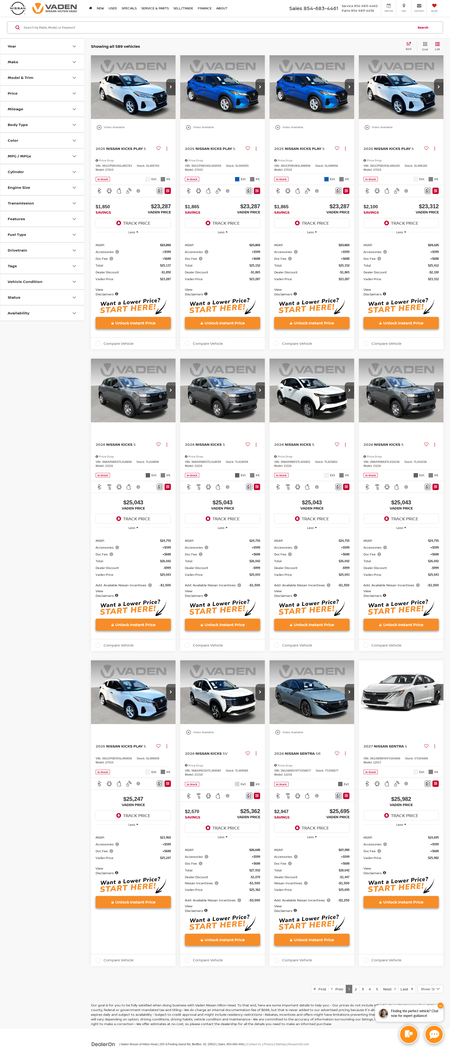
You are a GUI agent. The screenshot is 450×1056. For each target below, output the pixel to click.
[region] (133, 267)
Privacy (268, 1044)
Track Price (136, 223)
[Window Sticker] (168, 191)
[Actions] (167, 148)
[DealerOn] (103, 1044)
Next (388, 989)
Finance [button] (205, 8)
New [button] (100, 8)
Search (423, 27)
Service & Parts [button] (155, 8)
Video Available (110, 127)
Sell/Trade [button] (183, 8)
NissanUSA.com (298, 1044)
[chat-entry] (408, 1034)
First (321, 989)
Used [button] (113, 8)
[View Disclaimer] (138, 191)
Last (406, 989)
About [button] (222, 8)
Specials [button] (129, 8)
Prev (338, 989)
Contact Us (254, 1044)
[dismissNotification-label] (440, 1005)
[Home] (90, 8)
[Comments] (160, 191)
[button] (171, 87)
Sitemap (280, 1044)
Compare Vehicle (119, 343)
